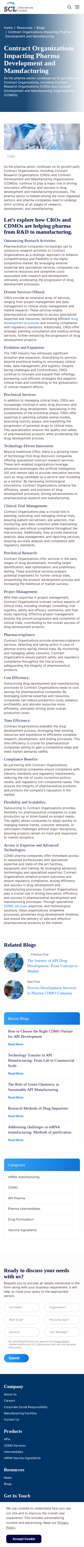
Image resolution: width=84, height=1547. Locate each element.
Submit (14, 1358)
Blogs (41, 28)
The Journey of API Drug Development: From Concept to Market (52, 965)
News (8, 1477)
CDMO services (15, 906)
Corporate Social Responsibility (25, 1407)
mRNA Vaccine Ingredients (22, 1458)
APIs (7, 1439)
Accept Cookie (24, 1539)
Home (8, 28)
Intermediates (13, 1452)
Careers (9, 1400)
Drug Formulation (21, 1219)
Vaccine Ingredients (22, 1230)
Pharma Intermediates (24, 1209)
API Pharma (16, 1198)
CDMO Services (15, 1445)
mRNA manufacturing (23, 1177)
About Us (10, 1394)
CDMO (13, 1187)
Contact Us (11, 1419)
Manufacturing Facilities (20, 1413)
